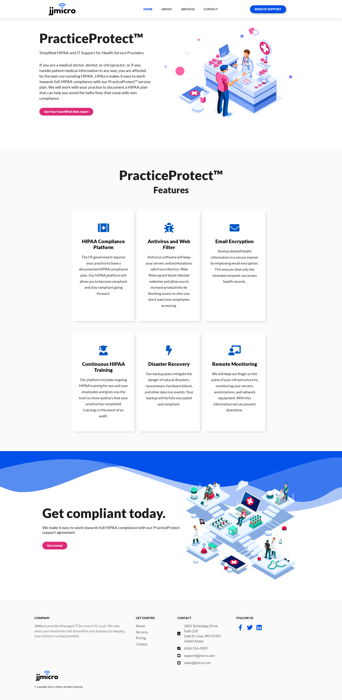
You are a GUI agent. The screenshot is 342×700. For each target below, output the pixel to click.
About (167, 9)
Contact (211, 9)
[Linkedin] (259, 627)
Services (188, 9)
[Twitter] (250, 627)
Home (147, 9)
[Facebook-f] (240, 627)
